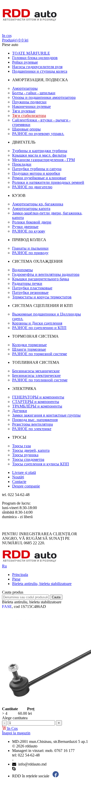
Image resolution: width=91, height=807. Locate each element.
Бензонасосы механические (36, 371)
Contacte (19, 481)
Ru (4, 566)
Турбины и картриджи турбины (39, 151)
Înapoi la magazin (16, 733)
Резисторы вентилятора (32, 424)
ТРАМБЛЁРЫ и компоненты (37, 406)
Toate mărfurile (31, 53)
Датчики (19, 411)
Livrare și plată (24, 472)
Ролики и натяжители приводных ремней (48, 182)
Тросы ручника (25, 455)
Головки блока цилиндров (35, 58)
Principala (20, 574)
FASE (7, 606)
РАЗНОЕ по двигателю (32, 187)
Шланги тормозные (29, 349)
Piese (16, 579)
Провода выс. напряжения (35, 420)
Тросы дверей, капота (31, 450)
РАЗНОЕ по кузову (28, 231)
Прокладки (21, 164)
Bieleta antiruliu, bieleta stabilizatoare (42, 583)
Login (7, 31)
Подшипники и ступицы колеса (39, 71)
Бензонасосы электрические (36, 375)
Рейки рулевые (25, 62)
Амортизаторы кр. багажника (37, 204)
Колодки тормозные (29, 345)
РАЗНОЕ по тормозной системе (39, 354)
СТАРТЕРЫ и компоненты (35, 401)
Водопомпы (22, 270)
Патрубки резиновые (30, 292)
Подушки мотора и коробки (36, 173)
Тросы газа (21, 446)
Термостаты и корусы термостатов (42, 297)
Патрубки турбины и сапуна (36, 169)
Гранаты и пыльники (30, 248)
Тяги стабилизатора (29, 115)
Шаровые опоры (26, 129)
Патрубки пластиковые (32, 288)
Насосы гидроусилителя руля (37, 67)
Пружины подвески (29, 102)
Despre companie (26, 486)
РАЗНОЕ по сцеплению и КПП (39, 328)
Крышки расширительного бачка (40, 279)
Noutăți (18, 477)
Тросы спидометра (28, 459)
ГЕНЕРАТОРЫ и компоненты (38, 397)
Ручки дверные (25, 227)
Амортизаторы (25, 88)
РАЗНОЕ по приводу (30, 253)
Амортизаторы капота (31, 208)
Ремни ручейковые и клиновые (39, 178)
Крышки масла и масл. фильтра (39, 155)
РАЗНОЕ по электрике (31, 429)
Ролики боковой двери (31, 222)
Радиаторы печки (27, 283)
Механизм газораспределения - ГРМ (43, 160)
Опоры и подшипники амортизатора (44, 97)
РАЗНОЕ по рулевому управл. (38, 133)
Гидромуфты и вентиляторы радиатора (45, 274)
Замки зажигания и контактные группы (46, 415)
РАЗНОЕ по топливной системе (39, 380)
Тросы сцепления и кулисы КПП (40, 464)
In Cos (12, 728)
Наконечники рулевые (31, 106)
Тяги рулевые (23, 111)
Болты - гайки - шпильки (33, 93)
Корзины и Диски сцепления (37, 323)
